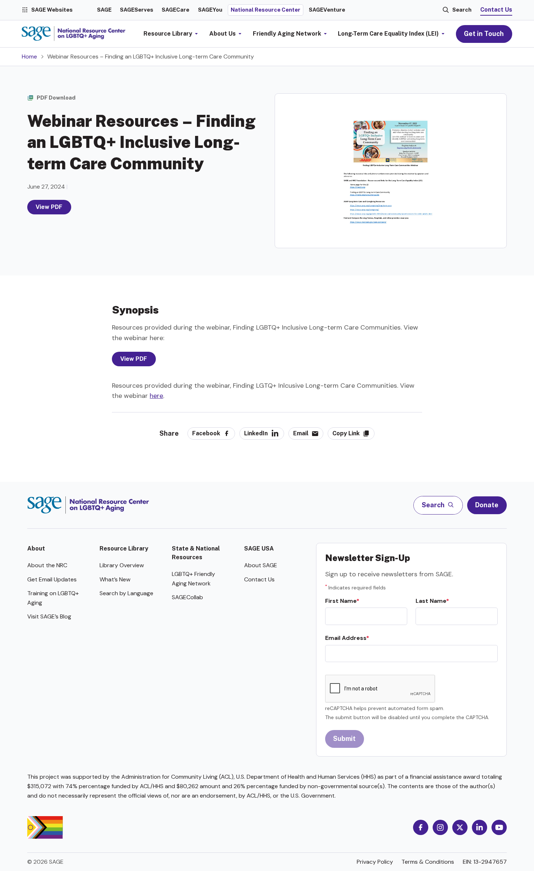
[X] (460, 827)
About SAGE (260, 565)
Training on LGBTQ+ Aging (53, 597)
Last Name (431, 601)
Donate (486, 505)
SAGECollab (187, 597)
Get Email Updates (52, 579)
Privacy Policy (375, 862)
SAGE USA (259, 548)
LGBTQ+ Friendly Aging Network (193, 578)
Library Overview (122, 565)
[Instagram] (440, 827)
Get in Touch (484, 33)
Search (462, 10)
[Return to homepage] (88, 505)
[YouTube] (499, 827)
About (36, 548)
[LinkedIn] (479, 827)
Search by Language (126, 593)
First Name (340, 601)
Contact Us (496, 9)
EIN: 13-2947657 (485, 862)
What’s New (115, 579)
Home (29, 56)
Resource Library (124, 548)
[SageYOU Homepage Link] (73, 34)
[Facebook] (420, 827)
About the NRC (47, 565)
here (156, 395)
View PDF (49, 206)
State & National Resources (196, 553)
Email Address (345, 638)
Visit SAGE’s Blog (49, 616)
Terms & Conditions (427, 862)
